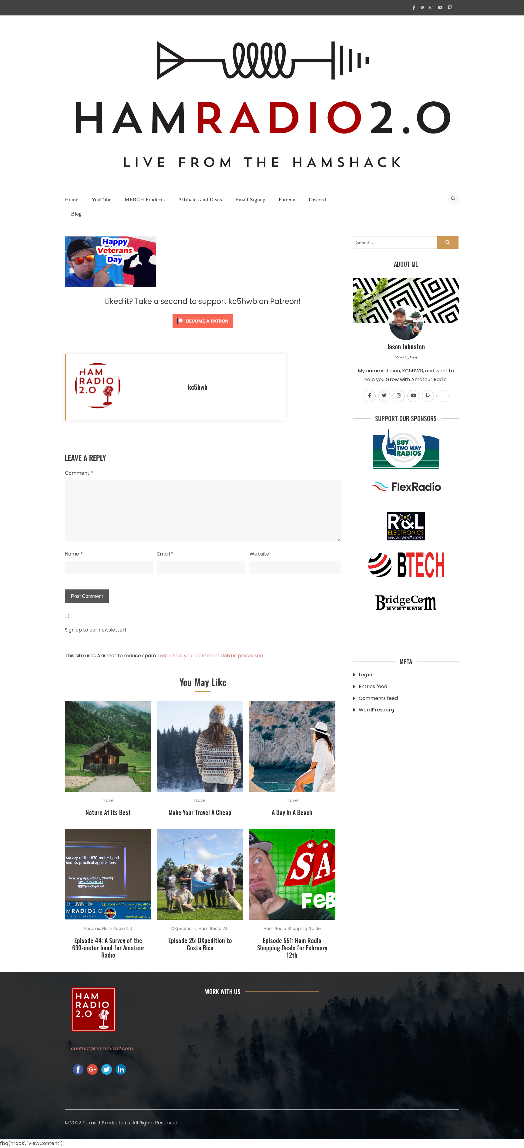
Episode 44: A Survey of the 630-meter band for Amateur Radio (108, 947)
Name (74, 553)
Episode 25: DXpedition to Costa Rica (200, 944)
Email (165, 553)
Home (71, 199)
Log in (365, 674)
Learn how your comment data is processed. (211, 655)
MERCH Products (145, 199)
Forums (92, 928)
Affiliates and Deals (200, 199)
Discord (317, 199)
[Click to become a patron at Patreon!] (203, 329)
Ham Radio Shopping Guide (292, 928)
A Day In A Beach (292, 812)
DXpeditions (183, 928)
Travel (108, 800)
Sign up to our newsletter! (95, 629)
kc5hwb (197, 387)
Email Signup (250, 199)
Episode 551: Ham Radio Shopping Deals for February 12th (292, 947)
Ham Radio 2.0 (117, 928)
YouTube (101, 199)
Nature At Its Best (108, 812)
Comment (79, 473)
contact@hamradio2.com (102, 1048)
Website (259, 553)
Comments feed (378, 698)
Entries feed (373, 686)
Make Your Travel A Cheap (200, 812)
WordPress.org (376, 709)
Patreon (287, 199)
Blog (76, 214)
